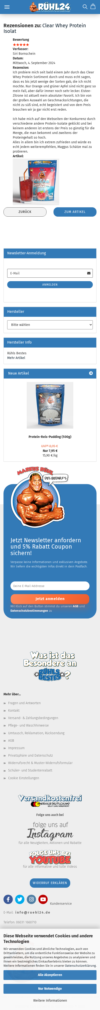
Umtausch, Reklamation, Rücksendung (36, 733)
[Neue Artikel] (91, 373)
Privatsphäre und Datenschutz (30, 756)
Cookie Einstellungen (23, 778)
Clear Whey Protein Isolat (44, 28)
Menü (7, 7)
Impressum (16, 748)
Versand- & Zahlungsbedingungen (33, 718)
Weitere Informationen (50, 1001)
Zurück (25, 212)
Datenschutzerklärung (80, 965)
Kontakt (14, 711)
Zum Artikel (75, 212)
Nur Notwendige (50, 989)
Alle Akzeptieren (50, 975)
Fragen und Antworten (24, 703)
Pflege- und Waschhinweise (28, 725)
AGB (11, 741)
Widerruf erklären (50, 883)
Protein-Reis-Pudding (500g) (50, 437)
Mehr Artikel (16, 358)
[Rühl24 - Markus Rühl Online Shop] (50, 7)
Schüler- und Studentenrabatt (30, 770)
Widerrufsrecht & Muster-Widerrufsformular (40, 763)
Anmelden (50, 284)
